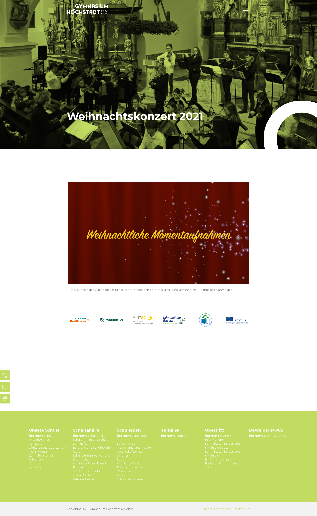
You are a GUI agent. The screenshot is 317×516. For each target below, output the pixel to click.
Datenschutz (241, 509)
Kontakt (209, 509)
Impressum (224, 509)
